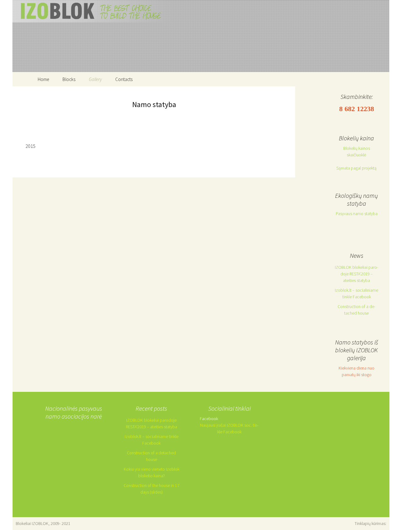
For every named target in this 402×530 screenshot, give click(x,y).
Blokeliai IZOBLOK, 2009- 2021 (43, 523)
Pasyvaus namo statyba (357, 213)
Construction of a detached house (356, 310)
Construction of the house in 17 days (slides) (151, 489)
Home (43, 79)
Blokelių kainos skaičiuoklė (356, 151)
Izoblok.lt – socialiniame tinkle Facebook (356, 293)
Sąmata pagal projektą (356, 168)
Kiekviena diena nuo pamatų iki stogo (356, 371)
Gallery (95, 79)
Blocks (68, 79)
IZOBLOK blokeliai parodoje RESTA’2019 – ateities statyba (356, 273)
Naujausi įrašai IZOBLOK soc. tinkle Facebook (229, 428)
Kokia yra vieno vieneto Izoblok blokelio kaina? (151, 472)
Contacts (124, 79)
